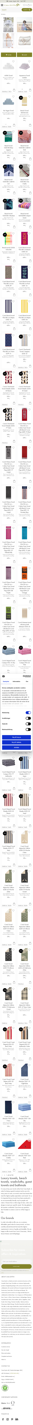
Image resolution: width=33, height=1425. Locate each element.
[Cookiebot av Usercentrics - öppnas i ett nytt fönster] (23, 676)
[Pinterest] (12, 1420)
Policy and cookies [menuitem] (5, 1353)
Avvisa (16, 747)
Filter (9, 55)
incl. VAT (23, 1)
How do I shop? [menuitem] (5, 1350)
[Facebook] (3, 1420)
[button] (2, 5)
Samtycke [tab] (6, 681)
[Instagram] (7, 1420)
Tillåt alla (16, 737)
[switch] (28, 718)
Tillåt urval (16, 742)
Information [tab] (16, 681)
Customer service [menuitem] (5, 1347)
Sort (25, 55)
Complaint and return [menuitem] (6, 1356)
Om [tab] (27, 681)
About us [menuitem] (3, 1359)
